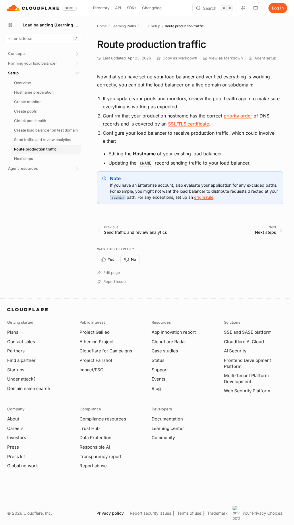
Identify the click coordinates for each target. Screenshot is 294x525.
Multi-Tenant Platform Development (246, 378)
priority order (238, 116)
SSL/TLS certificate (188, 124)
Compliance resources (103, 419)
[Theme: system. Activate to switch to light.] (255, 8)
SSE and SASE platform (248, 332)
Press (13, 447)
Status (158, 360)
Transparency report (100, 456)
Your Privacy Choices (262, 513)
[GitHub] (243, 8)
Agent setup (265, 58)
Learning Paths (123, 26)
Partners (16, 351)
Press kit (16, 456)
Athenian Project (97, 341)
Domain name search (28, 388)
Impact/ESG (91, 369)
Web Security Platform (247, 390)
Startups (15, 369)
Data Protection (95, 437)
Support (160, 369)
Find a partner (21, 360)
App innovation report (174, 332)
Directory (101, 7)
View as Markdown (226, 58)
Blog (156, 388)
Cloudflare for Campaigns (106, 351)
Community (163, 437)
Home (102, 26)
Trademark (217, 513)
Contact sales (21, 341)
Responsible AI (95, 447)
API (118, 7)
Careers (15, 428)
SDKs (131, 7)
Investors (16, 437)
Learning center (168, 428)
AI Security (235, 351)
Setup (155, 26)
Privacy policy (110, 513)
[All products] (10, 25)
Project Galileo (95, 332)
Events (158, 379)
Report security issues (150, 513)
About (13, 419)
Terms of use (189, 513)
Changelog (152, 7)
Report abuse (93, 465)
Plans (12, 332)
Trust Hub (90, 428)
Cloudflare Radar (169, 341)
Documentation (167, 419)
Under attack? (21, 379)
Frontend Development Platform (247, 363)
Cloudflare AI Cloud (244, 341)
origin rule (203, 197)
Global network (22, 465)
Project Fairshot (96, 360)
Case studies (165, 351)
